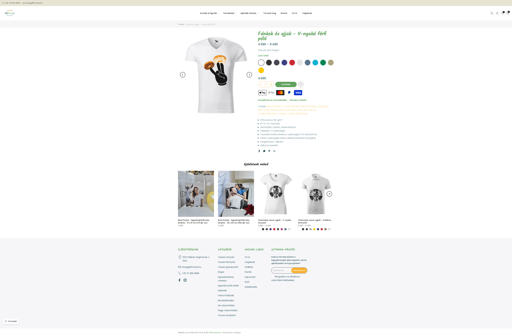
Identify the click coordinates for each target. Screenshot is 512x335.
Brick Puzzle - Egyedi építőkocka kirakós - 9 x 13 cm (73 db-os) (193, 221)
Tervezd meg (269, 13)
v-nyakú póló (293, 113)
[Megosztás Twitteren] (264, 151)
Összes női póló (226, 257)
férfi (303, 106)
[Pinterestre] (269, 151)
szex (310, 110)
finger (277, 106)
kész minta (263, 110)
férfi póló (311, 106)
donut (270, 106)
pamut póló (284, 110)
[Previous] (182, 74)
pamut (273, 110)
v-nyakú (281, 113)
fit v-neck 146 (288, 106)
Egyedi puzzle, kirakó (228, 285)
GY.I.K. (294, 13)
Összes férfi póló (226, 262)
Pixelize (237, 332)
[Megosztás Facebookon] (259, 151)
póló (300, 110)
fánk (298, 106)
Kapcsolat (250, 277)
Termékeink (228, 13)
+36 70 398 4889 (12, 3)
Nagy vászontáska (227, 310)
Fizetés (248, 271)
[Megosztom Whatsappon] (274, 151)
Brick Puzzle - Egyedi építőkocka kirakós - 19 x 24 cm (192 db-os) (233, 221)
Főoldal (181, 24)
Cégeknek (307, 13)
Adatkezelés (251, 286)
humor (320, 106)
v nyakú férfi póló (267, 113)
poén (294, 110)
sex (305, 110)
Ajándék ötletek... (249, 13)
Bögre (221, 271)
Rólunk (284, 13)
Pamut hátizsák (226, 295)
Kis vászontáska (226, 305)
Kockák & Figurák (208, 13)
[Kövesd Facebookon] (179, 280)
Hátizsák (222, 290)
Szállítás (249, 267)
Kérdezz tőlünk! (298, 100)
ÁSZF (247, 282)
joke (326, 106)
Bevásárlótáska (226, 300)
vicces (304, 113)
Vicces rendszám (227, 315)
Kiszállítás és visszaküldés (272, 100)
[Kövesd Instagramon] (185, 280)
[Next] (249, 74)
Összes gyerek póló (228, 267)
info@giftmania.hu (34, 3)
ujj (315, 110)
